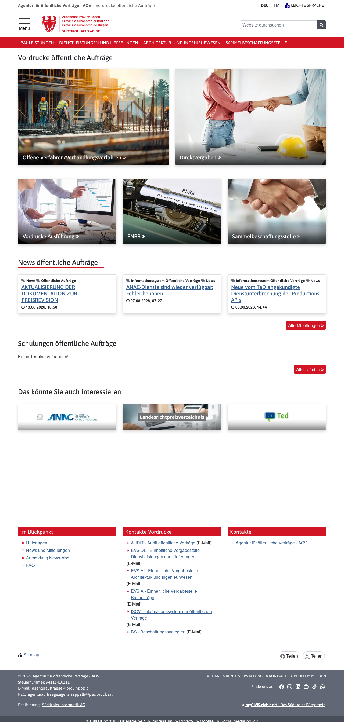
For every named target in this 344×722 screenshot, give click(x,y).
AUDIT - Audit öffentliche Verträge (163, 543)
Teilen (291, 656)
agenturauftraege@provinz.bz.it (60, 688)
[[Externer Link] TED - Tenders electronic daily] (277, 417)
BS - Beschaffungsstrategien (158, 632)
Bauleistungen (37, 42)
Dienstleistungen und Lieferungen (98, 42)
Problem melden (309, 676)
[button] (281, 686)
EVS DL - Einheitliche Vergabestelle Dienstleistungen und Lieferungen (165, 553)
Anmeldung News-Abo (47, 558)
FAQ (30, 565)
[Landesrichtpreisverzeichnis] (172, 417)
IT (277, 5)
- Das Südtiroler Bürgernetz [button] (285, 704)
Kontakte (277, 676)
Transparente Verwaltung (236, 676)
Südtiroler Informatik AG (63, 704)
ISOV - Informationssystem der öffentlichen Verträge (171, 614)
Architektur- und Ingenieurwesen (182, 42)
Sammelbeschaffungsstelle (256, 42)
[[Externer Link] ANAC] (67, 417)
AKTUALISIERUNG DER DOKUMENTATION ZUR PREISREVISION (49, 293)
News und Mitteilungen (48, 550)
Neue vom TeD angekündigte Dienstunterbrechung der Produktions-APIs (276, 293)
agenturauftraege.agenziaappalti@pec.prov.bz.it (70, 694)
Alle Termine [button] (308, 369)
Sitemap (31, 654)
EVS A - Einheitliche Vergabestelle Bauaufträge (164, 594)
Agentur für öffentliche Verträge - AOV (271, 543)
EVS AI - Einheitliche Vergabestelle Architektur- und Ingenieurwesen (164, 573)
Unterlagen (36, 543)
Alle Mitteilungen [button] (304, 325)
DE (265, 5)
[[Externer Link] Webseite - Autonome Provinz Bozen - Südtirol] (76, 24)
